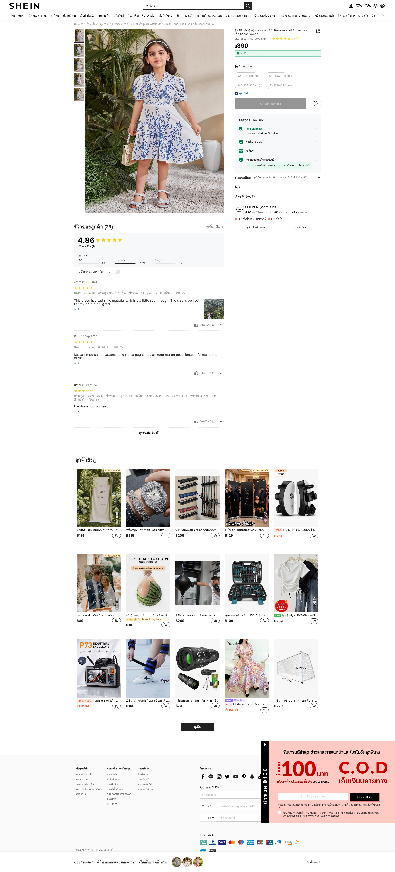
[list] (232, 776)
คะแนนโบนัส (145, 784)
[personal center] (350, 5)
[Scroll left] (378, 16)
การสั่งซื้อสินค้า (115, 789)
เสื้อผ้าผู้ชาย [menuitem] (165, 15)
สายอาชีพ (81, 794)
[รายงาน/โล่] (221, 324)
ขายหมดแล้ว (270, 103)
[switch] (116, 272)
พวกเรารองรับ (207, 835)
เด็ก (87, 24)
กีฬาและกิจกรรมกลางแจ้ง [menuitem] (353, 15)
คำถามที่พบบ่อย (146, 789)
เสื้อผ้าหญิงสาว (100, 24)
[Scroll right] (383, 16)
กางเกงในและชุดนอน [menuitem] (209, 15)
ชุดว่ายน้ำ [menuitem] (104, 15)
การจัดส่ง (112, 774)
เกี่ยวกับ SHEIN (84, 774)
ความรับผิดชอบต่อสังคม (89, 789)
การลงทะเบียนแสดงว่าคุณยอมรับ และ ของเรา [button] (329, 806)
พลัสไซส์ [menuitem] (119, 15)
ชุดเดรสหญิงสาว (119, 24)
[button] (375, 5)
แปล (76, 308)
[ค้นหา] (248, 6)
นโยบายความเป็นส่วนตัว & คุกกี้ (331, 804)
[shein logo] (24, 6)
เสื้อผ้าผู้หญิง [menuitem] (87, 15)
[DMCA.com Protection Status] (212, 850)
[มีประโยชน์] (196, 324)
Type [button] (246, 66)
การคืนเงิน (112, 784)
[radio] (249, 75)
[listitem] (98, 508)
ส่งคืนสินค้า (113, 779)
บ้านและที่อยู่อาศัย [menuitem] (265, 15)
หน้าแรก (78, 24)
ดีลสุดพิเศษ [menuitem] (69, 15)
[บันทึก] (315, 103)
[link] (358, 5)
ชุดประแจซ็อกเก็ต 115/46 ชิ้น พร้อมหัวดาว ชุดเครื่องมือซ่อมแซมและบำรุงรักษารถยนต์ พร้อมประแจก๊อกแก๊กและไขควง (247, 615)
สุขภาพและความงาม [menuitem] (238, 15)
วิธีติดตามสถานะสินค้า (119, 794)
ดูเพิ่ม (197, 727)
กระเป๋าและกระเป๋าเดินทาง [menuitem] (295, 15)
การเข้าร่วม (82, 779)
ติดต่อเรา (143, 774)
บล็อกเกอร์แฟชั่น (85, 784)
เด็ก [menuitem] (178, 15)
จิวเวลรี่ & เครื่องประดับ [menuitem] (141, 15)
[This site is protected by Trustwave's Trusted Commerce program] (203, 850)
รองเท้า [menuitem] (189, 15)
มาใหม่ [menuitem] (55, 15)
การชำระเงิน (144, 779)
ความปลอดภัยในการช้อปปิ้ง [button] (261, 159)
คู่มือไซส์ (111, 799)
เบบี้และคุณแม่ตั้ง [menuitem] (324, 15)
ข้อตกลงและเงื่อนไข (364, 804)
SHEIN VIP (113, 803)
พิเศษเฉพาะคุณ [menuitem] (38, 15)
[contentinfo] (261, 842)
